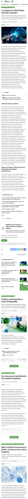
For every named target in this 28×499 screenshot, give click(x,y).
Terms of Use (15, 243)
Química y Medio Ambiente (17, 444)
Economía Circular (10, 296)
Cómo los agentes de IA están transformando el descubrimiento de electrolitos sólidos (9, 280)
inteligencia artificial (19, 53)
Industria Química (10, 7)
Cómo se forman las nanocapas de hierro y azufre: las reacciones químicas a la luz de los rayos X (9, 264)
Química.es (9, 218)
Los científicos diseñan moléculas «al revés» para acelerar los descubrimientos (9, 272)
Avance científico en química (8, 209)
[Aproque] (9, 1)
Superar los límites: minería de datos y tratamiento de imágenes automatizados (12, 98)
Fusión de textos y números (10, 95)
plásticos (9, 337)
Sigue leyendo (14, 366)
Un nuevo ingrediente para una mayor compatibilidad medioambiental (11, 352)
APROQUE (3, 24)
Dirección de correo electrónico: (9, 235)
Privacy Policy (11, 244)
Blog (3, 7)
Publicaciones (24, 287)
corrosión (9, 48)
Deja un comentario (22, 254)
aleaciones (16, 49)
